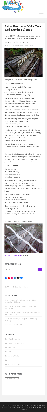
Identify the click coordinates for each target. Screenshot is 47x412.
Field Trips (11, 347)
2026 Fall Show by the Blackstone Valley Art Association (20, 307)
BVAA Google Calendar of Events (16, 287)
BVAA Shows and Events (16, 343)
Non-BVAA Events (14, 364)
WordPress (23, 410)
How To (11, 352)
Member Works (13, 356)
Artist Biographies (14, 339)
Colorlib (34, 407)
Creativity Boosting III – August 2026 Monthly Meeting (21, 320)
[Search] (40, 269)
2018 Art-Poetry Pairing (12, 255)
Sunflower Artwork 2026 (13, 325)
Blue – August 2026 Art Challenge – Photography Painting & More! (22, 313)
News (10, 360)
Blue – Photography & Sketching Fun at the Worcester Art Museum (20, 301)
